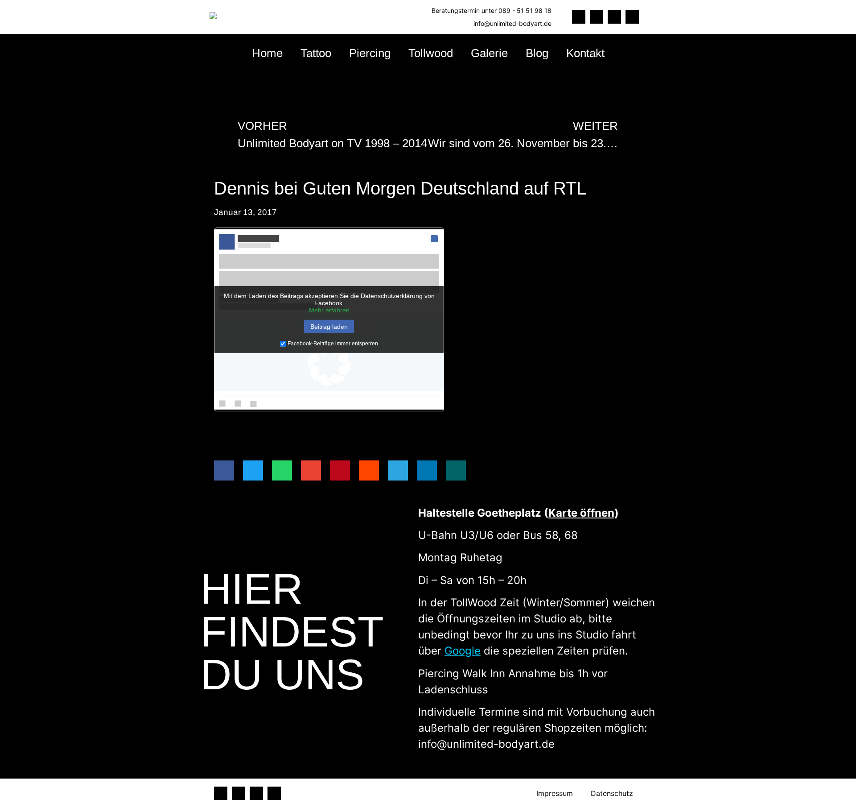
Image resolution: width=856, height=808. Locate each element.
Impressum (554, 793)
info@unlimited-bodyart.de (512, 23)
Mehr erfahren (329, 310)
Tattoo (315, 53)
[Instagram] (614, 17)
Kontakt (585, 53)
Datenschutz (612, 793)
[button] (224, 470)
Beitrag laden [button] (329, 326)
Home (267, 53)
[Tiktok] (596, 17)
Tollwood (430, 53)
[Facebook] (578, 17)
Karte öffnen (581, 512)
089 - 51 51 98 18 (524, 10)
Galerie (489, 53)
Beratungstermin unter (465, 10)
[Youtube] (632, 17)
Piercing (370, 53)
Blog (537, 53)
